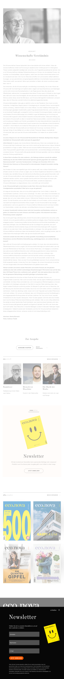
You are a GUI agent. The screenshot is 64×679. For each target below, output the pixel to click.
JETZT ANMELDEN (16, 658)
